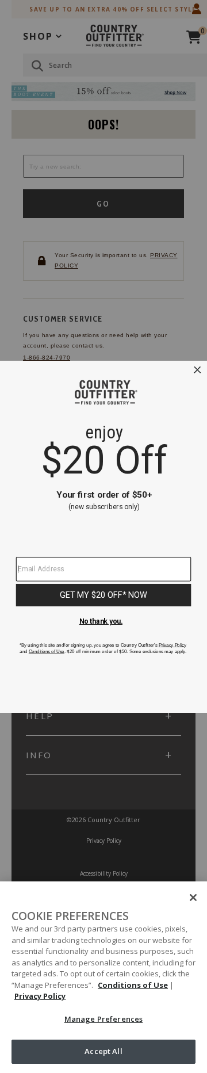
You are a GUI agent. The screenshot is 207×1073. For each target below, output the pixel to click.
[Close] (193, 897)
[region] (103, 977)
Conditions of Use (133, 985)
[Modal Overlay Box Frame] (103, 536)
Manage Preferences (103, 1019)
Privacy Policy (40, 996)
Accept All (103, 1051)
